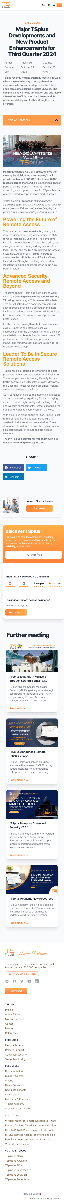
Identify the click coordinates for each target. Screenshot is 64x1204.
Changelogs (12, 1094)
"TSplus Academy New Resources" (31, 898)
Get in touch (16, 612)
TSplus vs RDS (13, 1165)
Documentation (14, 1071)
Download (16, 990)
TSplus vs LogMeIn (16, 1174)
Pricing (9, 1009)
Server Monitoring (15, 1059)
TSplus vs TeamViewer (18, 1170)
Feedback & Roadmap (17, 1099)
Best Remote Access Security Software (27, 1139)
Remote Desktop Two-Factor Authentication (30, 1125)
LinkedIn (14, 476)
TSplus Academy (14, 1103)
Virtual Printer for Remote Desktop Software (30, 1120)
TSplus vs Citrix (14, 1156)
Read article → (19, 708)
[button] (59, 5)
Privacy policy (52, 1198)
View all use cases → (17, 1144)
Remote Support (14, 1049)
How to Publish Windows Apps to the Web (29, 1130)
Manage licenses (14, 1019)
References (11, 1033)
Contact (9, 1023)
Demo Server (12, 1085)
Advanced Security (16, 1054)
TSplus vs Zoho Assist (17, 1179)
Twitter (37, 467)
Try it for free (33, 554)
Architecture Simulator (18, 1108)
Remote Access (14, 1045)
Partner (9, 1028)
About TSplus (13, 1014)
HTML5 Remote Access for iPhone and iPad (30, 1134)
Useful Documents (15, 1089)
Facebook (15, 467)
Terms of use (35, 1198)
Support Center (14, 1075)
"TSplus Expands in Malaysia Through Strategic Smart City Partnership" (28, 680)
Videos (9, 1080)
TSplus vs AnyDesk (16, 1160)
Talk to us (39, 508)
